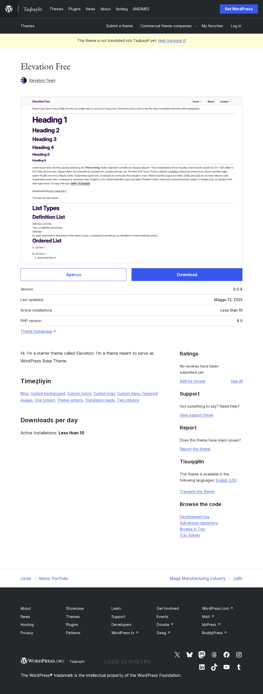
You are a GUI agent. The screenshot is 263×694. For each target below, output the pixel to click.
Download (187, 274)
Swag (164, 633)
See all (236, 381)
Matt (208, 616)
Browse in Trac (192, 529)
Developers (121, 624)
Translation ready (100, 400)
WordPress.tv (125, 633)
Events (162, 616)
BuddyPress (214, 633)
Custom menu (128, 393)
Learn (116, 608)
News (25, 616)
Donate (165, 624)
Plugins (72, 624)
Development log (194, 516)
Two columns (128, 400)
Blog (24, 393)
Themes (27, 26)
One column (45, 400)
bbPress (211, 624)
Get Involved (168, 608)
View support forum (196, 415)
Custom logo (104, 393)
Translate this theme (197, 491)
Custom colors (79, 393)
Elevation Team (42, 80)
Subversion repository (199, 523)
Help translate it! (172, 40)
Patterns (73, 633)
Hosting (27, 624)
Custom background (47, 393)
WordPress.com (217, 608)
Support (118, 616)
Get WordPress (239, 9)
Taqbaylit (77, 661)
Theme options (70, 400)
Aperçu (73, 274)
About (26, 608)
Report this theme (195, 449)
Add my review (192, 381)
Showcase (75, 608)
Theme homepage (36, 331)
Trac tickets (190, 535)
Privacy (27, 633)
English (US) (226, 480)
